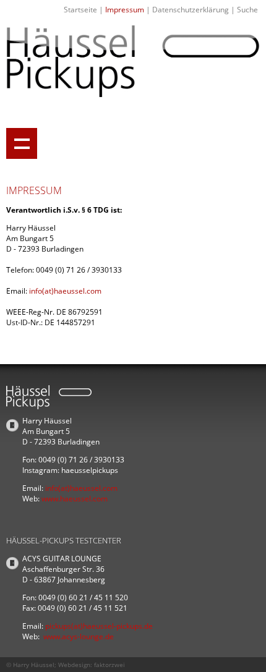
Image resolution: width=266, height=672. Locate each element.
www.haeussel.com (74, 498)
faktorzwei (109, 664)
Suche (247, 9)
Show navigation (21, 143)
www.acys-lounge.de (78, 636)
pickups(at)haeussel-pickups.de (99, 626)
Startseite (80, 9)
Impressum (124, 9)
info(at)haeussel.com (65, 291)
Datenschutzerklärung (190, 9)
